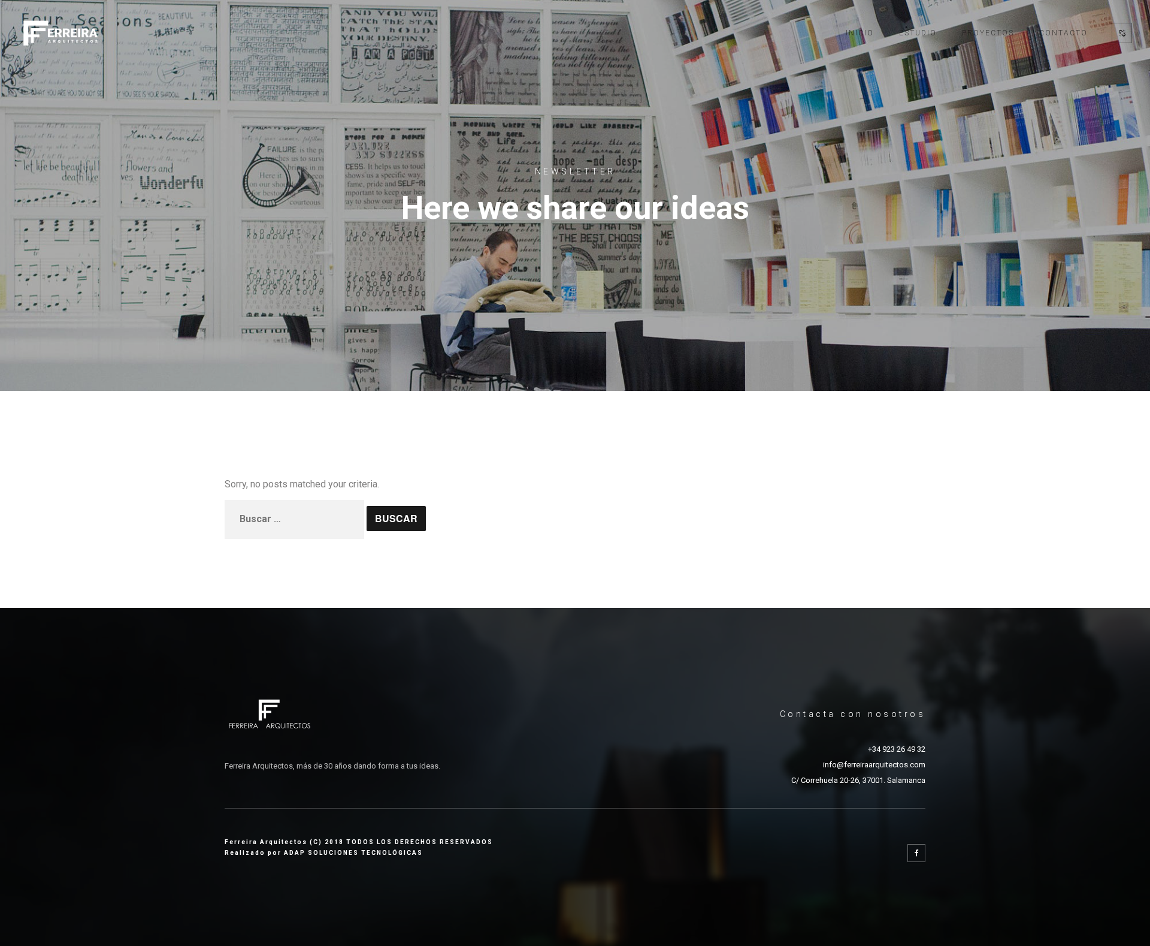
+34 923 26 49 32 (896, 749)
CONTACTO (1063, 33)
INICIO (860, 33)
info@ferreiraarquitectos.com (874, 764)
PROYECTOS (988, 33)
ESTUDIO (918, 33)
